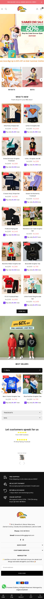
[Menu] (2, 9)
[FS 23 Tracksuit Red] (11, 284)
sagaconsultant (22, 590)
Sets (5, 418)
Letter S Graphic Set (33, 126)
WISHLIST (21, 597)
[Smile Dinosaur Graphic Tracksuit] (11, 146)
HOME (3, 597)
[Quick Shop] (14, 120)
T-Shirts (7, 370)
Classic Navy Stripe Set (11, 194)
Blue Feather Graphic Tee (32, 396)
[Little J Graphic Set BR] (32, 146)
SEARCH (40, 597)
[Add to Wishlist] (9, 120)
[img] (22, 432)
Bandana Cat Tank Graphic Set (32, 230)
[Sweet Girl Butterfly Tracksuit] (32, 181)
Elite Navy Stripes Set (11, 126)
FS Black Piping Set (11, 229)
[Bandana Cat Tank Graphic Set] (32, 216)
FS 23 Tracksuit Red (11, 297)
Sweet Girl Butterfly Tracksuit (33, 195)
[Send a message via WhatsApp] (4, 586)
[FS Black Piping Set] (11, 216)
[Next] (41, 80)
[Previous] (3, 80)
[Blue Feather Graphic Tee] (32, 384)
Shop (11, 597)
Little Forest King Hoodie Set (32, 298)
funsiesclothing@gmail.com (24, 535)
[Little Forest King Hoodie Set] (32, 284)
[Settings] (37, 9)
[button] (41, 9)
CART (30, 597)
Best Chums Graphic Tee (11, 396)
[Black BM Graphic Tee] (32, 251)
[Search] (6, 9)
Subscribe (22, 573)
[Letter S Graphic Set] (32, 113)
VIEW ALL (22, 311)
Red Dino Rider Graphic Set (11, 264)
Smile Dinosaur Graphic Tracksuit (11, 160)
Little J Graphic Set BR (32, 159)
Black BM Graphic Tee (32, 264)
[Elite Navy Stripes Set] (11, 113)
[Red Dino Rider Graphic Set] (11, 251)
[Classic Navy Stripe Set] (11, 181)
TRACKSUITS (8, 413)
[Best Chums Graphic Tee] (11, 384)
